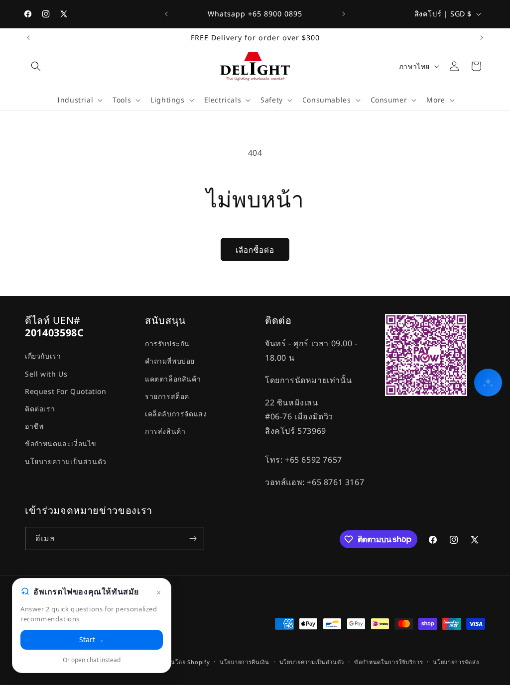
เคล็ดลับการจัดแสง (176, 413)
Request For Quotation (66, 391)
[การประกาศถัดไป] (344, 13)
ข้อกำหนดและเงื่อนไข (61, 443)
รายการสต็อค (167, 396)
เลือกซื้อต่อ (255, 250)
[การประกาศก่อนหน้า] (166, 13)
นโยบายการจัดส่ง (456, 662)
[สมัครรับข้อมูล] (193, 538)
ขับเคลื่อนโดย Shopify (179, 662)
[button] (36, 66)
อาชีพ (34, 426)
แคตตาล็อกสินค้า (173, 379)
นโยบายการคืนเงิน (244, 662)
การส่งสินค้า (165, 431)
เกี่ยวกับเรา (43, 356)
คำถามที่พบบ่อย (170, 361)
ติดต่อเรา (40, 408)
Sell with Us (46, 374)
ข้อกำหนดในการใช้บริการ (388, 662)
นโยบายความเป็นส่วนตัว (66, 461)
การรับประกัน (167, 343)
